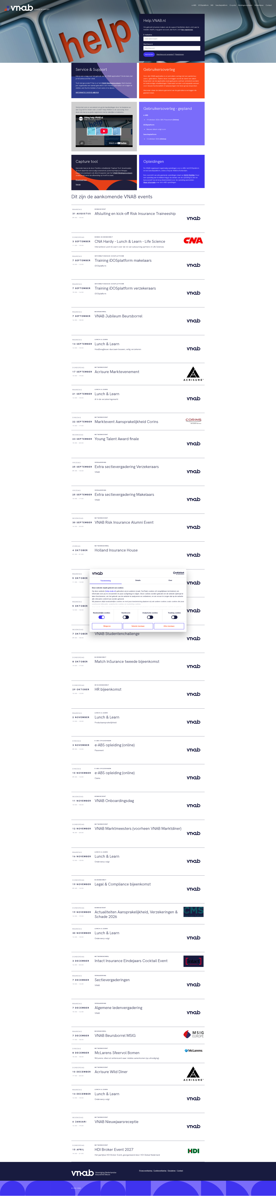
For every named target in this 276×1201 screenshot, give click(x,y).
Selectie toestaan (138, 626)
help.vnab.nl (110, 591)
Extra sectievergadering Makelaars (124, 494)
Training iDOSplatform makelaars (123, 260)
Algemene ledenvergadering (118, 1007)
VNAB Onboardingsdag (114, 800)
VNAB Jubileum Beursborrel (118, 316)
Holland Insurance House (116, 550)
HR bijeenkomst (108, 689)
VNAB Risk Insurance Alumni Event (124, 522)
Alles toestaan (169, 626)
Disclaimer (172, 1170)
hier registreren (187, 29)
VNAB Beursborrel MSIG (115, 1035)
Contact (269, 5)
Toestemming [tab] (105, 581)
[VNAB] (104, 1172)
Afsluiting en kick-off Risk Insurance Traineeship (135, 213)
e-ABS (194, 5)
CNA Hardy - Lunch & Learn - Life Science (130, 241)
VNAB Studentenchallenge (117, 633)
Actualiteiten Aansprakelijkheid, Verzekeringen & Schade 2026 (136, 914)
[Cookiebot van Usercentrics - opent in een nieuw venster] (174, 573)
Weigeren (107, 626)
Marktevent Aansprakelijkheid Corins (126, 421)
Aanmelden (149, 54)
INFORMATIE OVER (87, 92)
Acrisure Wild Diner (111, 1071)
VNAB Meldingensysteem (111, 83)
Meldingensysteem (245, 5)
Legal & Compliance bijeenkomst (123, 884)
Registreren (179, 54)
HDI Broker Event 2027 (114, 1149)
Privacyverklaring (145, 1170)
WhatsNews (258, 5)
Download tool (81, 180)
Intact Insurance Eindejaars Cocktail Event (131, 960)
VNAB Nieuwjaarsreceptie (116, 1121)
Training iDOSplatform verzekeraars (125, 288)
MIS (212, 5)
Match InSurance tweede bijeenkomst (127, 661)
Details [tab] (138, 580)
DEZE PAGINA (189, 175)
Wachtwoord (148, 44)
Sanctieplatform (221, 5)
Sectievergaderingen (112, 979)
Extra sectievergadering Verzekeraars (127, 466)
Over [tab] (170, 580)
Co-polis (233, 5)
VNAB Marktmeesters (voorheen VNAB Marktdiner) (138, 828)
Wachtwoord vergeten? (165, 54)
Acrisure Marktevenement (117, 371)
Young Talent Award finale (117, 438)
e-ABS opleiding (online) (114, 744)
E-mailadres (147, 35)
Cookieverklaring (160, 1170)
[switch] (126, 617)
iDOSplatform (203, 5)
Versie (78, 184)
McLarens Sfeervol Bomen (117, 1052)
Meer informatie (149, 182)
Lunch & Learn (107, 343)
